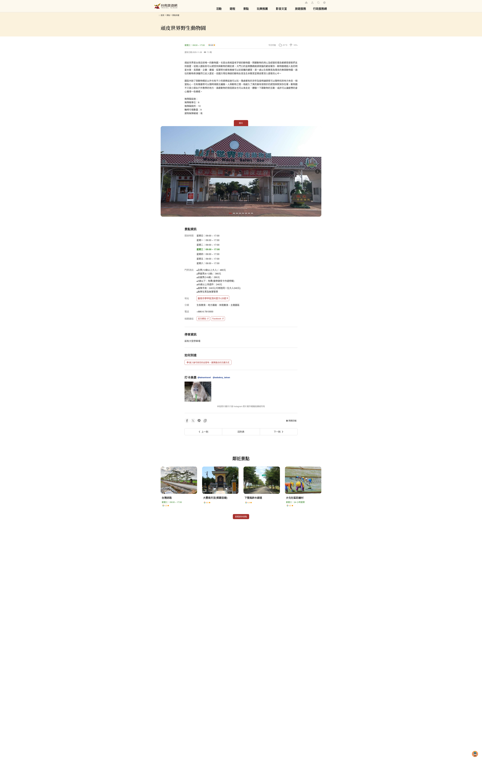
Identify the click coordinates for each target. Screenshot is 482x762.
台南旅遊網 (165, 6)
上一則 (204, 431)
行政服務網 (320, 9)
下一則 (277, 431)
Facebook (216, 318)
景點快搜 (175, 15)
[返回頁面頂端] (475, 758)
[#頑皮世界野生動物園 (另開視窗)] (198, 392)
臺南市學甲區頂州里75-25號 (212, 298)
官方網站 (202, 318)
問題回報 (292, 420)
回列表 (241, 431)
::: (302, 2)
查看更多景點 (241, 516)
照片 (241, 123)
